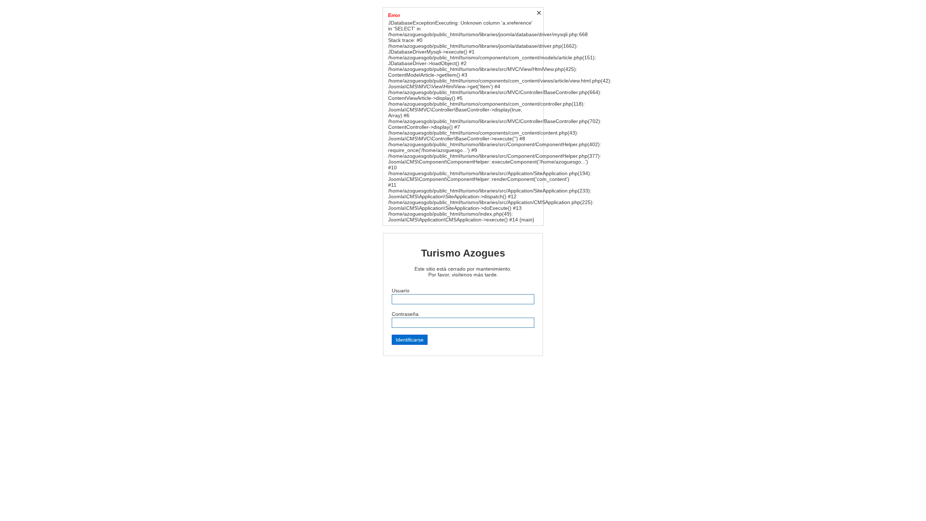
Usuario (400, 290)
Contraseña (405, 314)
